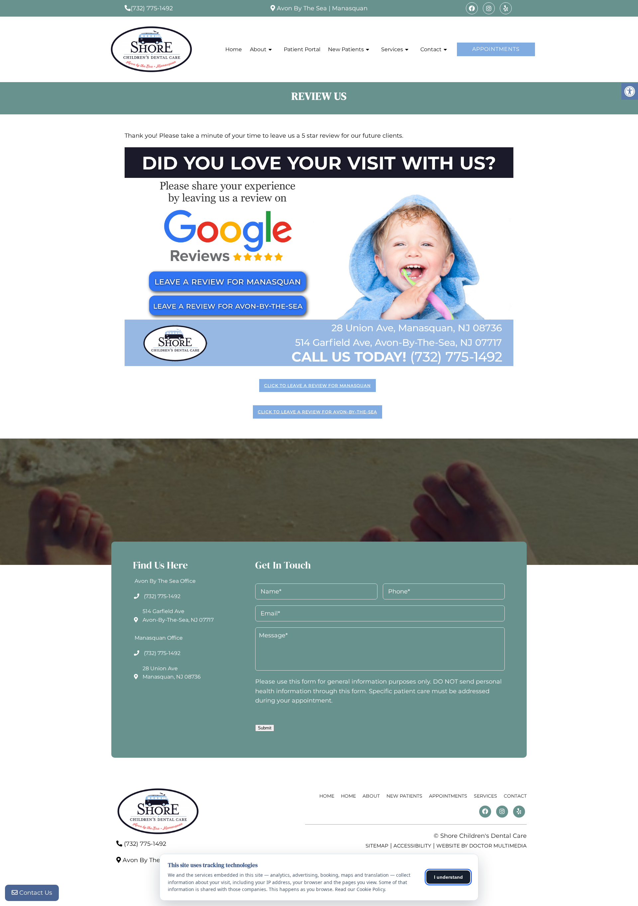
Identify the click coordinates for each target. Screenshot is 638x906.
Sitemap (377, 845)
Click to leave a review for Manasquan (317, 385)
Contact (431, 49)
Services (392, 49)
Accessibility (412, 845)
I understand (448, 877)
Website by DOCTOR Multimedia (481, 845)
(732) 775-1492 (152, 8)
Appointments (496, 49)
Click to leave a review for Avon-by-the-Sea (317, 411)
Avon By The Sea (302, 8)
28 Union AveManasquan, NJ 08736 (172, 672)
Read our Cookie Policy (360, 889)
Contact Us (35, 892)
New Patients (346, 49)
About (258, 49)
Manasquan (350, 8)
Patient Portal (302, 49)
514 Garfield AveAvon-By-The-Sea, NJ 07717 (178, 615)
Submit (264, 727)
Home (233, 49)
